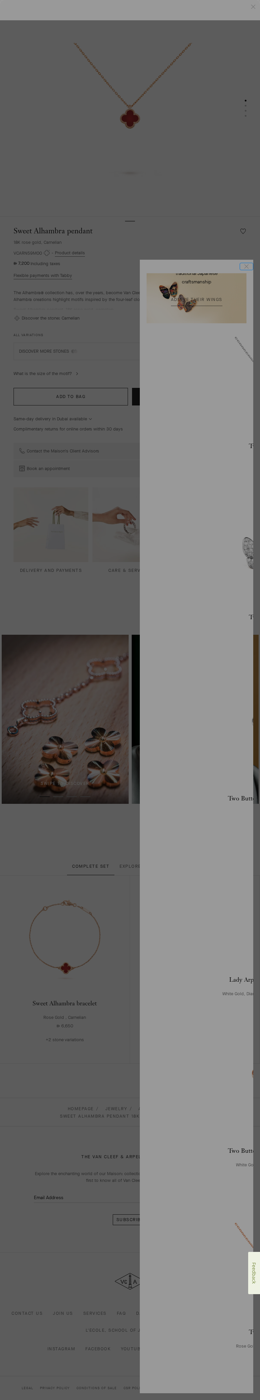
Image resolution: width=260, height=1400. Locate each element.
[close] (246, 266)
